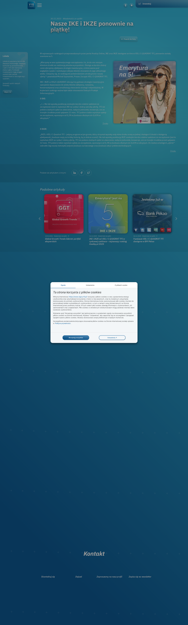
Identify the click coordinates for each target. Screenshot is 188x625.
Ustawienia (90, 285)
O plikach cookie (121, 285)
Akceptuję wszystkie (76, 338)
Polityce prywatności (62, 323)
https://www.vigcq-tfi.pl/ (78, 297)
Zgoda (63, 285)
